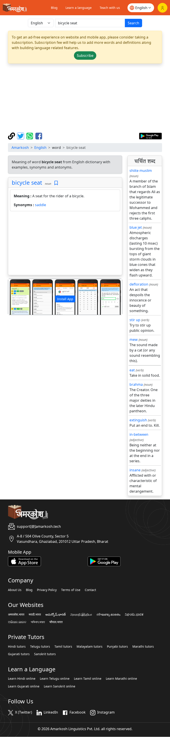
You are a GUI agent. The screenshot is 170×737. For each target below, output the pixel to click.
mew (133, 339)
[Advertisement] (85, 98)
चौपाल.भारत (56, 622)
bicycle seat (27, 182)
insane (135, 470)
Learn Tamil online (87, 678)
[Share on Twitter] (21, 135)
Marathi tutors (143, 646)
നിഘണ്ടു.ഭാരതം (108, 614)
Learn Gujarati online (23, 686)
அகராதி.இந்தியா (81, 614)
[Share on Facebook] (38, 135)
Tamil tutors (63, 646)
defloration (138, 284)
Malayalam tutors (89, 646)
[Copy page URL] (12, 135)
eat (132, 370)
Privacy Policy (47, 590)
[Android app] (104, 561)
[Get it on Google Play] (150, 135)
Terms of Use (70, 590)
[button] (16, 297)
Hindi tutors (17, 646)
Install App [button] (65, 299)
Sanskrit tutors (45, 654)
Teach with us (110, 8)
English (40, 147)
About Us (14, 590)
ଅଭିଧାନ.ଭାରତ (17, 622)
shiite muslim (140, 170)
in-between (138, 434)
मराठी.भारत (35, 614)
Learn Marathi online (121, 678)
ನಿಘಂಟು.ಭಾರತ (134, 614)
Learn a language (79, 8)
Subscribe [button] (85, 55)
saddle (40, 204)
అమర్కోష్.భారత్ (55, 614)
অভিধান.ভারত (38, 622)
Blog (54, 8)
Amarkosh (20, 147)
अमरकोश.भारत (16, 614)
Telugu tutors (40, 646)
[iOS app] (24, 561)
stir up (134, 319)
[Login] (162, 8)
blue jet (135, 227)
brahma (136, 384)
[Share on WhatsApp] (30, 135)
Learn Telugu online (55, 678)
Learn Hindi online (21, 678)
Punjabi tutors (117, 646)
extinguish (138, 420)
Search (133, 23)
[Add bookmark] (56, 183)
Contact (90, 590)
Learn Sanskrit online (59, 686)
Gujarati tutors (19, 654)
